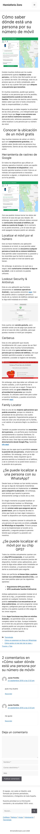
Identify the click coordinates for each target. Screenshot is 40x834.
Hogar (20, 817)
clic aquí (5, 444)
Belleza (14, 817)
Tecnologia (9, 637)
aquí (30, 292)
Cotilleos (6, 817)
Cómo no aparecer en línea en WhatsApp (21, 640)
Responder (8, 694)
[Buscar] (34, 811)
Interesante (29, 817)
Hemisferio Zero (12, 4)
